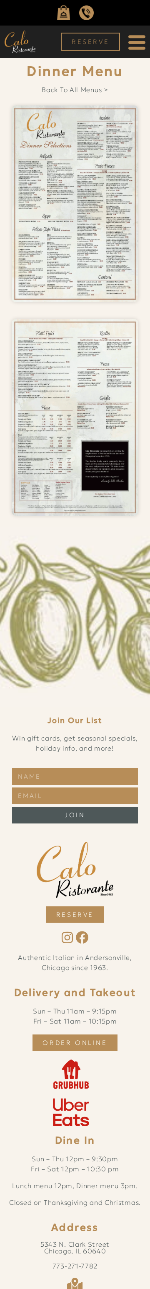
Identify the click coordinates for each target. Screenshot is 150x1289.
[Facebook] (82, 937)
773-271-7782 (75, 1266)
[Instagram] (67, 937)
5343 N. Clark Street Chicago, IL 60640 (75, 1247)
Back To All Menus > (75, 89)
